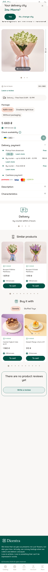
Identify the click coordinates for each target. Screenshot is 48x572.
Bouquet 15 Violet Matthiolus (32, 271)
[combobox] (8, 138)
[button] (19, 226)
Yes (10, 16)
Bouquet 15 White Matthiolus (9, 271)
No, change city (26, 16)
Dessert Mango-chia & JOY (35, 342)
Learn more (20, 154)
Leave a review (7, 90)
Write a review (24, 390)
